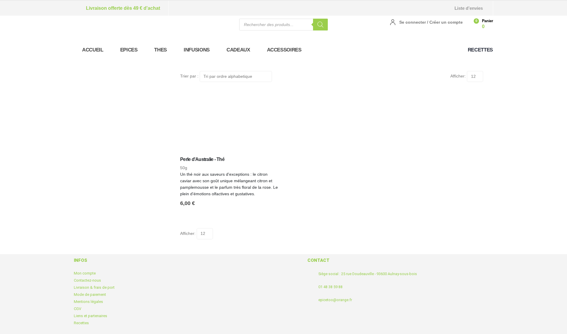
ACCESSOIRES (284, 50)
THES (160, 50)
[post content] (230, 122)
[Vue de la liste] (490, 74)
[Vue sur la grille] (485, 74)
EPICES (129, 50)
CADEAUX (238, 50)
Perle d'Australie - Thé (202, 159)
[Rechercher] (320, 24)
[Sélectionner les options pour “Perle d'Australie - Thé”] (270, 97)
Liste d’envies (468, 8)
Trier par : (189, 76)
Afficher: (458, 76)
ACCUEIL (92, 50)
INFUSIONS (197, 50)
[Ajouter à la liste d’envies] (278, 164)
